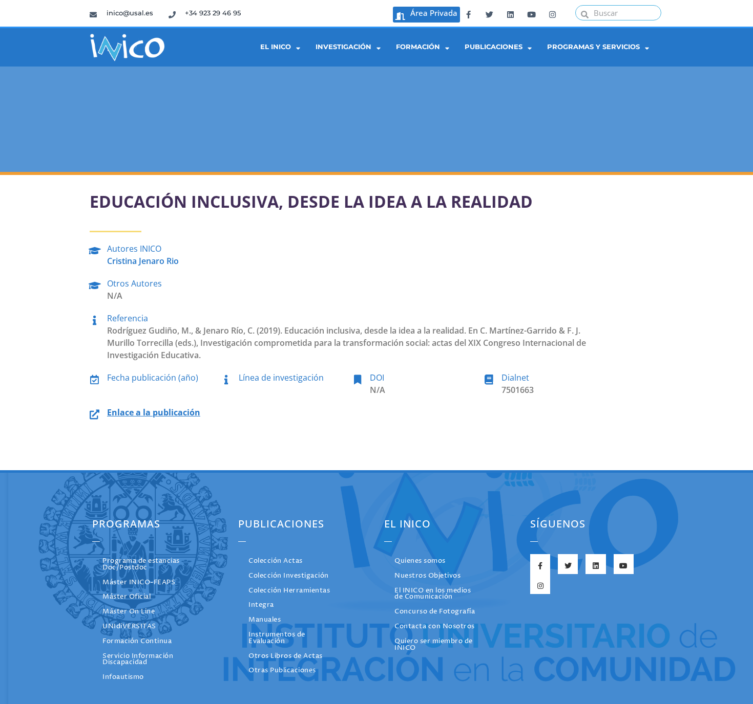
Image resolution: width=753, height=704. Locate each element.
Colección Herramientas (289, 590)
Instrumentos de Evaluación (276, 638)
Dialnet (515, 377)
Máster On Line (128, 611)
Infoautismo (123, 677)
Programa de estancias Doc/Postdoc (141, 564)
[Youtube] (531, 12)
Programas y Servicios (593, 47)
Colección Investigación (288, 575)
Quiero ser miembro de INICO (433, 644)
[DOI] (357, 377)
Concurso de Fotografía (434, 611)
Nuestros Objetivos (427, 575)
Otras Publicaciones (282, 670)
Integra (261, 605)
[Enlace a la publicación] (94, 412)
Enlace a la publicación (153, 412)
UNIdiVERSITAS (129, 626)
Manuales (264, 619)
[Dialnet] (489, 377)
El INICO (275, 47)
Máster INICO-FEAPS (138, 582)
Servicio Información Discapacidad (137, 659)
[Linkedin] (510, 12)
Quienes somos (420, 561)
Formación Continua (137, 641)
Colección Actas (275, 561)
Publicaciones (493, 47)
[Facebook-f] (468, 12)
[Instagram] (552, 12)
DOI (377, 377)
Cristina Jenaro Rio (143, 261)
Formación (418, 47)
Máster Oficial (126, 596)
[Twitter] (489, 12)
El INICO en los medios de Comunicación (432, 594)
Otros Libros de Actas (285, 656)
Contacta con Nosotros (434, 626)
